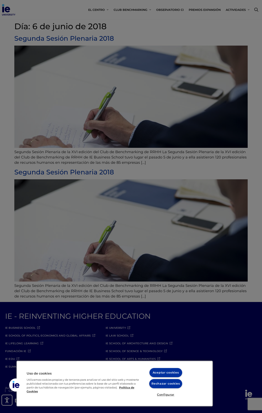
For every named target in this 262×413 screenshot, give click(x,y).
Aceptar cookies (166, 372)
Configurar (165, 394)
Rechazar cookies (165, 383)
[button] (15, 385)
